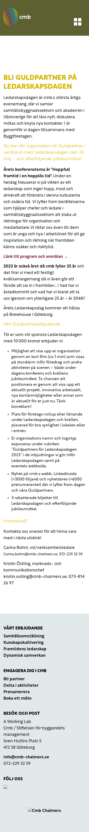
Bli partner (14, 679)
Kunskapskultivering (23, 643)
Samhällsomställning (23, 636)
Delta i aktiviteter (21, 685)
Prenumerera (16, 692)
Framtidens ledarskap (24, 649)
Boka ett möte (17, 698)
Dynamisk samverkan (24, 656)
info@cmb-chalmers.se (26, 757)
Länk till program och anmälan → (35, 257)
